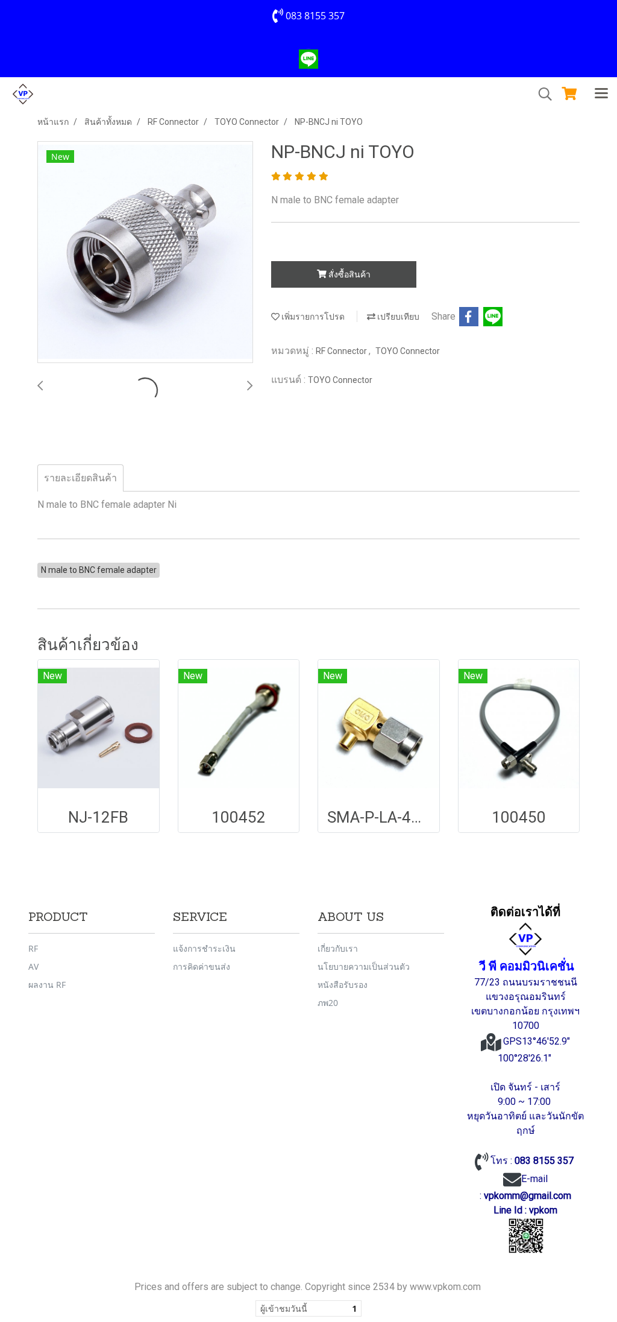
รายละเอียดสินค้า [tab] (80, 478)
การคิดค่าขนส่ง (201, 966)
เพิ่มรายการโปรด (312, 316)
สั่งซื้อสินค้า (349, 274)
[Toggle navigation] (601, 94)
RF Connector (342, 351)
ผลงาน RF (47, 984)
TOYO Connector (407, 351)
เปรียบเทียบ (397, 316)
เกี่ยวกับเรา (338, 948)
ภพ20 (328, 1002)
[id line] (526, 1235)
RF (33, 948)
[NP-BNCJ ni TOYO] (145, 253)
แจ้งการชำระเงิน (204, 948)
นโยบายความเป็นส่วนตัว (364, 966)
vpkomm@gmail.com (527, 1195)
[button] (541, 94)
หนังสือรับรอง (343, 984)
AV (33, 966)
